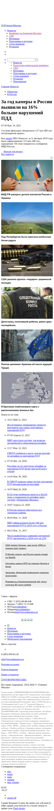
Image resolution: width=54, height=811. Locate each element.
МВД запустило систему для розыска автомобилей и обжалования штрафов (26, 441)
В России (12, 94)
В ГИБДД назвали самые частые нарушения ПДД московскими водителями (29, 483)
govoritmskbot (20, 606)
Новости (11, 30)
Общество (12, 91)
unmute (10, 779)
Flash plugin (19, 808)
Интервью (14, 38)
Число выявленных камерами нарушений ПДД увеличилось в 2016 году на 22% (28, 537)
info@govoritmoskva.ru (26, 612)
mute (9, 777)
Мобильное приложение (19, 639)
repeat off (11, 798)
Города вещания (9, 669)
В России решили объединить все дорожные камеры (24, 511)
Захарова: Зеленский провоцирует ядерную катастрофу (27, 574)
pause (10, 774)
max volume (13, 782)
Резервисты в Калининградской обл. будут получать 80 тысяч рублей (26, 583)
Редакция (14, 46)
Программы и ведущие (21, 41)
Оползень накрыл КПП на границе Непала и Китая (27, 565)
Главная (5, 86)
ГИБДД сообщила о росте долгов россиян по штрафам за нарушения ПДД (28, 454)
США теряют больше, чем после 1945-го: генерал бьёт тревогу (25, 546)
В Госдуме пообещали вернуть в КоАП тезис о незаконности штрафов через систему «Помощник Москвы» (27, 497)
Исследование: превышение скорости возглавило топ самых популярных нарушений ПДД (26, 427)
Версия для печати (13, 151)
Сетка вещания (16, 44)
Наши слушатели (10, 674)
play (9, 771)
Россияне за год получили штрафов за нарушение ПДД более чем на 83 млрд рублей (27, 469)
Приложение (19, 81)
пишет (9, 138)
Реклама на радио (10, 664)
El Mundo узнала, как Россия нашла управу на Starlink (26, 556)
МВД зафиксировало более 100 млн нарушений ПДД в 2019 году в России (27, 524)
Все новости (7, 154)
